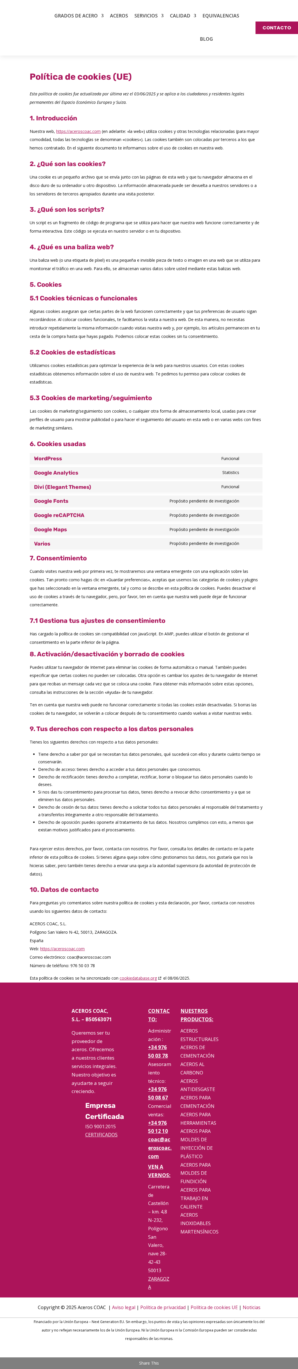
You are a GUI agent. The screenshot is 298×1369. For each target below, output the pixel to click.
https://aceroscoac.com (78, 131)
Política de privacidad (163, 1307)
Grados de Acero (76, 16)
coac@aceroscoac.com (160, 1148)
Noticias (251, 1307)
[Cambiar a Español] (141, 1351)
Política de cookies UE (214, 1307)
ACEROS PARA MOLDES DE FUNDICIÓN (195, 1173)
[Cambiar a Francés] (236, 38)
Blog (206, 39)
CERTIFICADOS (101, 1134)
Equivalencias (221, 16)
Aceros (119, 16)
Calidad (180, 16)
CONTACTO (276, 27)
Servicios (146, 16)
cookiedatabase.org (138, 978)
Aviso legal (123, 1307)
